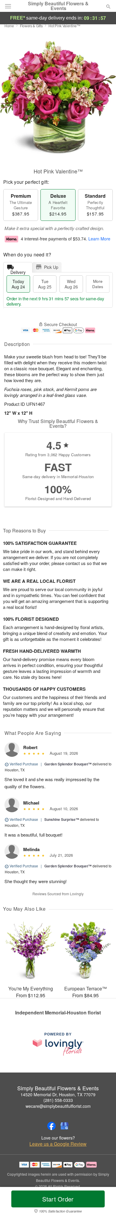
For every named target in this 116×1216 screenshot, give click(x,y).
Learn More (99, 239)
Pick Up (51, 267)
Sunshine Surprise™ (61, 819)
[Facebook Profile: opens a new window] (51, 1126)
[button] (103, 1202)
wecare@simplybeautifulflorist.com (58, 1106)
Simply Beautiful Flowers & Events (58, 6)
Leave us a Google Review (58, 1144)
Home (9, 25)
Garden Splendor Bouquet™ (68, 764)
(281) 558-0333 (58, 1100)
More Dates (97, 283)
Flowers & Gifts (31, 25)
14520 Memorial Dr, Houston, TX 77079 (58, 1094)
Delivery (18, 270)
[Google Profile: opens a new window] (64, 1126)
